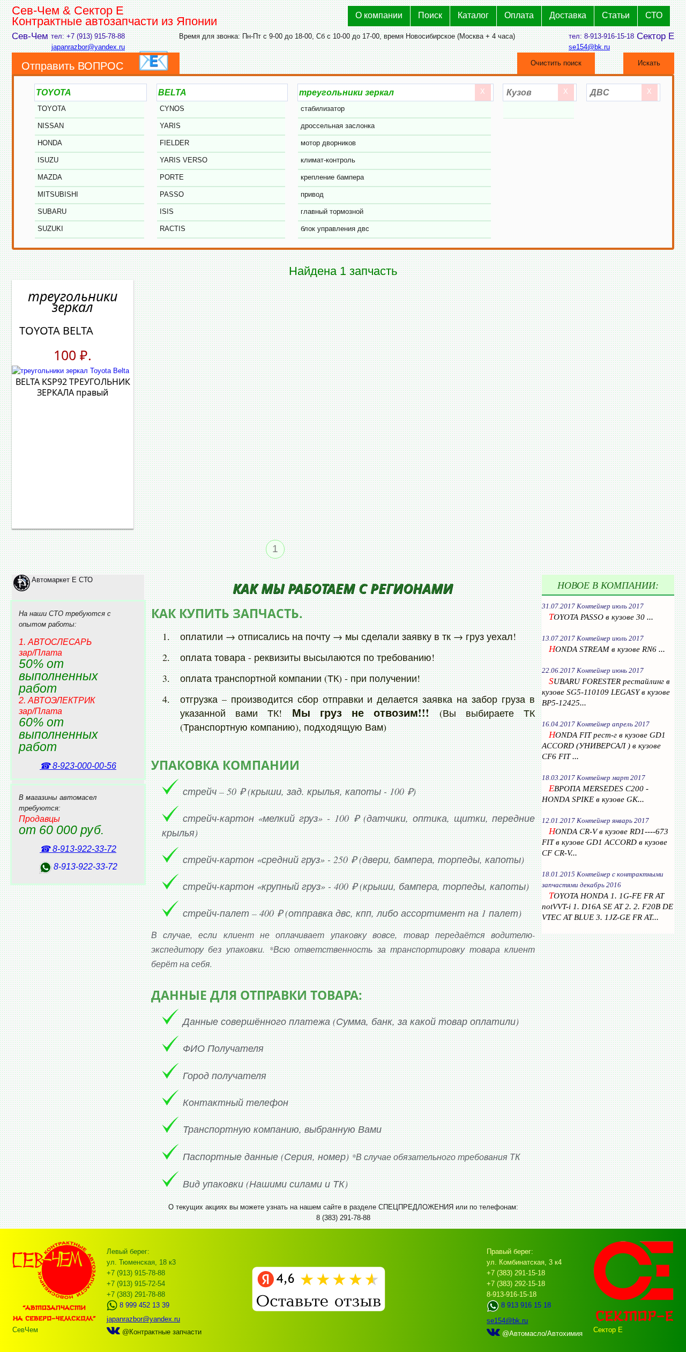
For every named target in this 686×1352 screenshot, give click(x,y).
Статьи (616, 15)
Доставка (567, 15)
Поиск (430, 15)
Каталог (473, 15)
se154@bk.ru (589, 47)
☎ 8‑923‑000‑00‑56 (78, 765)
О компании (378, 15)
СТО (653, 15)
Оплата (519, 15)
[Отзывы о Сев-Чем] (318, 1309)
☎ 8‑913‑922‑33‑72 (78, 848)
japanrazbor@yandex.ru (88, 47)
